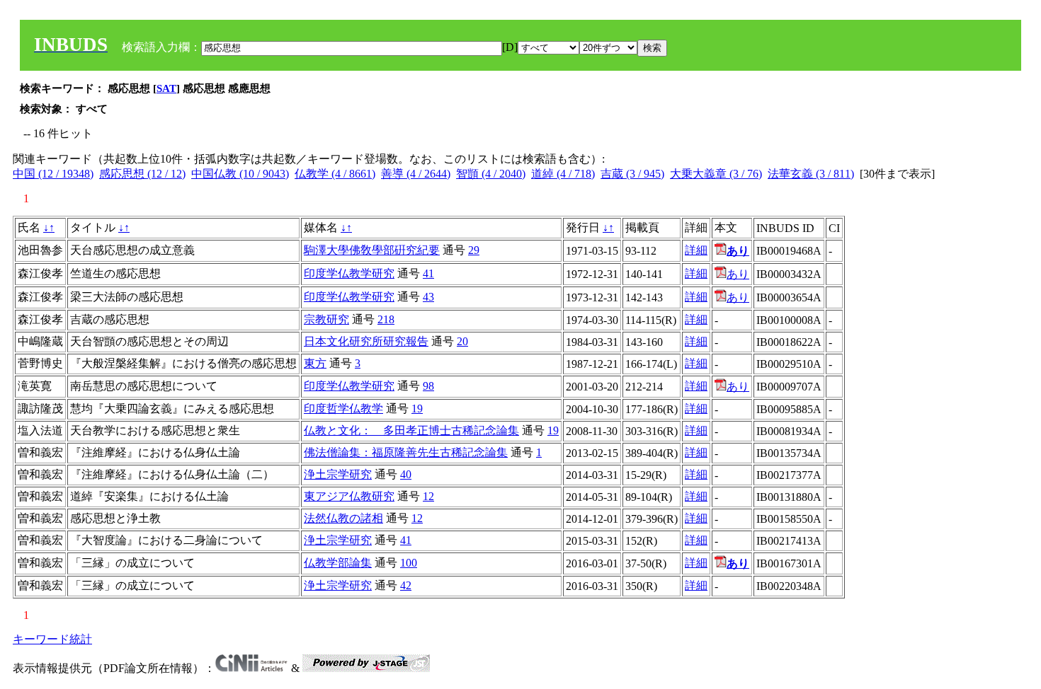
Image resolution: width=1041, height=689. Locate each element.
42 (405, 585)
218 (385, 319)
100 (408, 563)
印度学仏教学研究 (349, 273)
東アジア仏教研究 (349, 496)
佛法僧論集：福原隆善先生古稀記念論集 (406, 452)
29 (473, 250)
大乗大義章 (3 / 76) (716, 174)
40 (405, 474)
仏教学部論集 (338, 563)
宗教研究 (326, 319)
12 (428, 496)
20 (462, 341)
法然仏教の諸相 (343, 518)
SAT (166, 88)
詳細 (696, 250)
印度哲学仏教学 (343, 409)
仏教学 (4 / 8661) (335, 174)
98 (428, 386)
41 (428, 273)
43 (428, 297)
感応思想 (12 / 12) (142, 174)
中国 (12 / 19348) (53, 174)
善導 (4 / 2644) (415, 174)
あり (738, 274)
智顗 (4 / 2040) (490, 174)
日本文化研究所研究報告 (366, 341)
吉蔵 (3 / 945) (632, 174)
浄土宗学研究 (338, 474)
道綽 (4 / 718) (563, 174)
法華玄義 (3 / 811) (811, 174)
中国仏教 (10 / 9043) (240, 174)
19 (417, 409)
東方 (315, 363)
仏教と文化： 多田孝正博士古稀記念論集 (411, 430)
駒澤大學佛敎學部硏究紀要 (372, 250)
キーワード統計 (52, 639)
